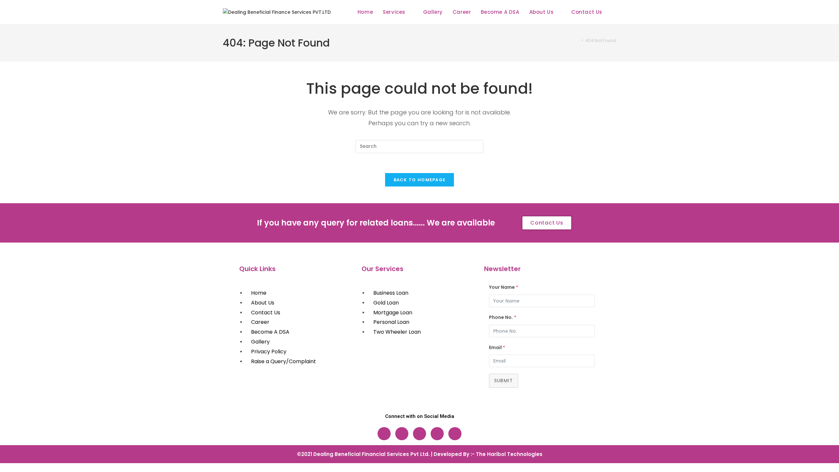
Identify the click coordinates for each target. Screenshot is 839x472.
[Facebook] (384, 433)
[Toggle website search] (614, 12)
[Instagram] (401, 433)
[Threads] (419, 433)
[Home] (577, 40)
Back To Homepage (420, 180)
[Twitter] (437, 433)
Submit (503, 380)
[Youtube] (454, 433)
